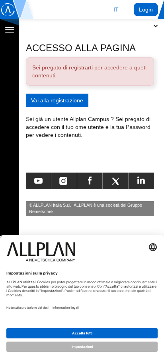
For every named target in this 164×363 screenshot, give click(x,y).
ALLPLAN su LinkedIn (141, 181)
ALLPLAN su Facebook (90, 181)
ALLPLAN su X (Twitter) (115, 181)
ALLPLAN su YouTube (38, 181)
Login (146, 9)
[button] (116, 9)
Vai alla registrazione (57, 100)
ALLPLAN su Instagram (64, 181)
